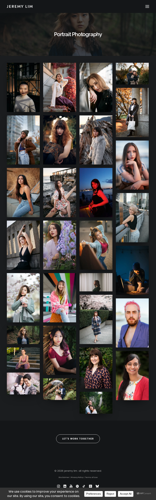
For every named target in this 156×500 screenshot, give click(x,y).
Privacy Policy (77, 477)
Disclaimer (64, 477)
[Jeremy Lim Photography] (78, 6)
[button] (147, 6)
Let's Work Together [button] (78, 438)
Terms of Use (91, 477)
